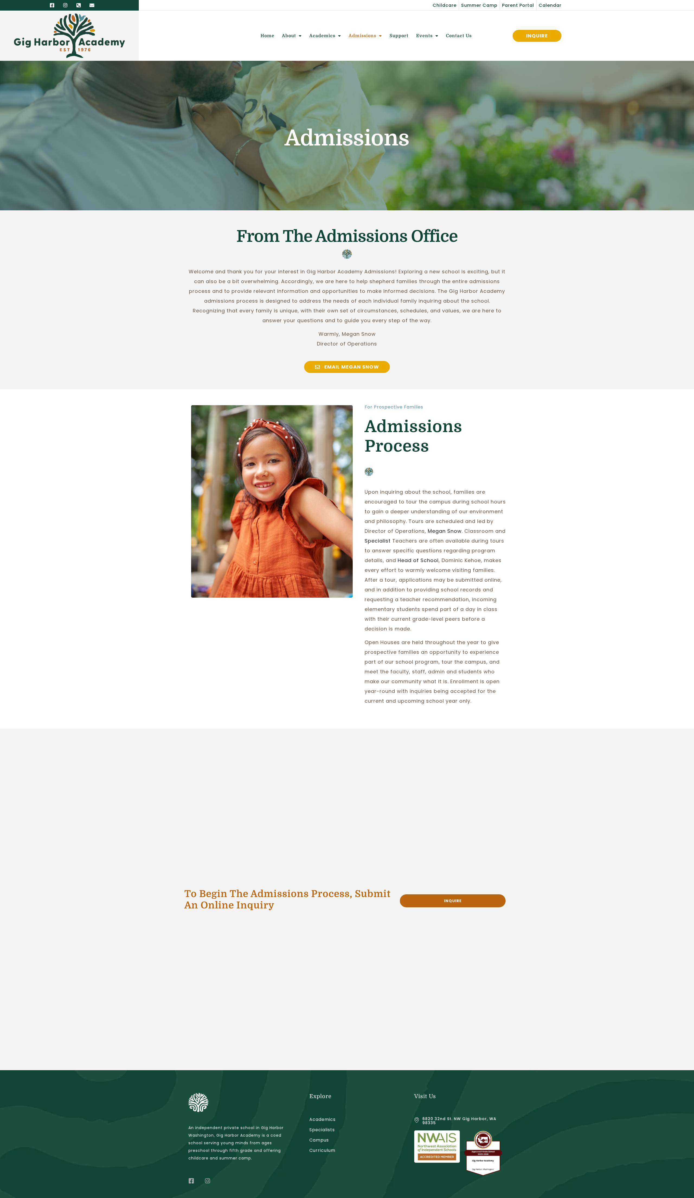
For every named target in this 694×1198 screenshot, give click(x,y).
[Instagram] (65, 5)
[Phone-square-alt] (78, 5)
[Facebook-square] (52, 5)
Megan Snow (445, 531)
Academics (322, 35)
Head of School (418, 560)
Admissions (362, 35)
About (289, 35)
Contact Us (459, 35)
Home (267, 35)
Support (399, 35)
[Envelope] (92, 5)
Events (424, 35)
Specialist (378, 540)
